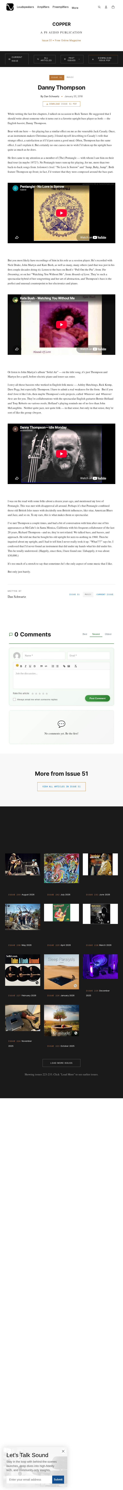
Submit (58, 1479)
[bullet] (57, 666)
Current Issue (17, 59)
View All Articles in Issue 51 (61, 786)
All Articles (46, 59)
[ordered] (53, 666)
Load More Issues (61, 1063)
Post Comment (98, 698)
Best (85, 634)
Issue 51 (74, 594)
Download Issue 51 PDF (63, 104)
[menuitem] (75, 8)
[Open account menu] (106, 7)
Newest (96, 634)
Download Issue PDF (104, 59)
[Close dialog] (63, 1451)
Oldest (108, 634)
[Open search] (99, 7)
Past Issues (72, 59)
